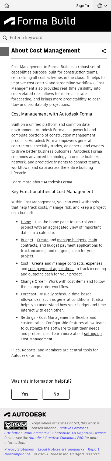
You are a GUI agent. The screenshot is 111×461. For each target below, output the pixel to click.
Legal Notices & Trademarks (61, 449)
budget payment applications (72, 245)
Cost (24, 263)
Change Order (33, 281)
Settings (28, 317)
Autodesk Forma (58, 182)
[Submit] (5, 37)
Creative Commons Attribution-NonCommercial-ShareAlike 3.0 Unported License (55, 430)
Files (15, 350)
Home (26, 222)
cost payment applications (51, 268)
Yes (25, 394)
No (56, 394)
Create (42, 240)
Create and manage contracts (58, 263)
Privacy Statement (19, 449)
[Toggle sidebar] (4, 51)
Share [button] (104, 53)
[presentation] (15, 425)
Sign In (82, 5)
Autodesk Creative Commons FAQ (56, 437)
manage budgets (71, 240)
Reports (29, 350)
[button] (102, 5)
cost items (76, 281)
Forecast (28, 294)
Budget (27, 240)
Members (53, 350)
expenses (94, 263)
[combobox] (55, 37)
